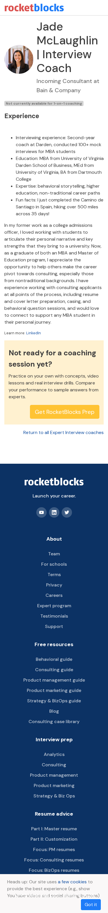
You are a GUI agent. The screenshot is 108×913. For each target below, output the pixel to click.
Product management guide (54, 680)
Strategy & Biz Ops (54, 796)
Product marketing (54, 785)
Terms (54, 574)
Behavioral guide (54, 659)
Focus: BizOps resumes (54, 870)
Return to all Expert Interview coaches (63, 432)
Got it (91, 904)
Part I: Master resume (54, 829)
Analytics (54, 754)
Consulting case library (54, 721)
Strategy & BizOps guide (54, 701)
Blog (54, 711)
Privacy (54, 585)
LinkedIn (33, 333)
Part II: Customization (54, 839)
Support (54, 626)
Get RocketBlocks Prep (64, 412)
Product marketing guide (54, 690)
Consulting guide (54, 670)
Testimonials (54, 616)
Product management (54, 775)
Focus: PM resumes (54, 849)
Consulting (54, 765)
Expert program (54, 606)
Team (54, 554)
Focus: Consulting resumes (54, 860)
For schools (54, 564)
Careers (54, 595)
